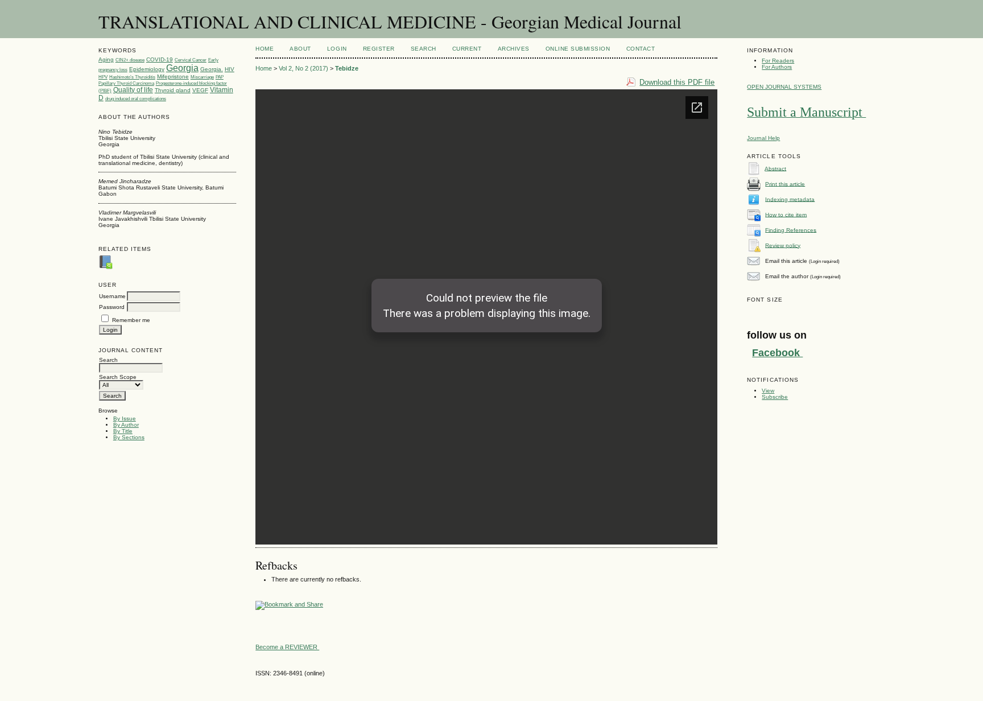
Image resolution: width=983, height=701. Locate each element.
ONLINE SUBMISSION (578, 49)
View (768, 390)
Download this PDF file (676, 82)
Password (112, 307)
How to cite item (786, 214)
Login (337, 49)
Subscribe (775, 397)
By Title (123, 431)
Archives (514, 49)
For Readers (778, 60)
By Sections (128, 437)
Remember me (131, 320)
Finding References (790, 229)
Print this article (785, 183)
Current (467, 49)
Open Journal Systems (784, 87)
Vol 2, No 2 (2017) (303, 68)
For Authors (777, 67)
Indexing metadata (790, 199)
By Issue (124, 418)
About (300, 49)
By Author (126, 425)
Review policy (782, 245)
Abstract (775, 168)
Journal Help (763, 138)
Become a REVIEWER (287, 647)
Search (423, 49)
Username (112, 296)
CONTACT (640, 49)
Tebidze (346, 68)
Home (264, 49)
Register (379, 49)
